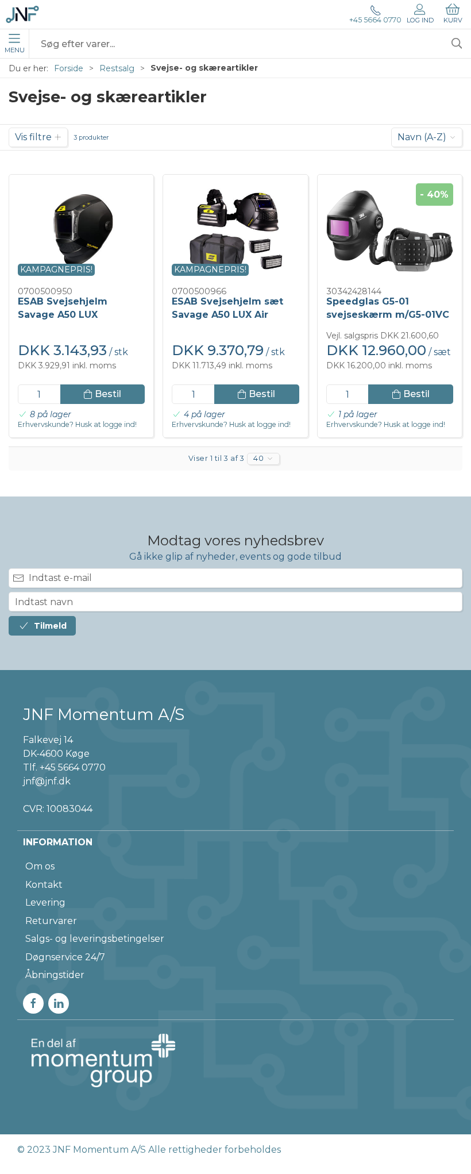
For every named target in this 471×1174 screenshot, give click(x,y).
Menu (15, 50)
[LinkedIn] (58, 1003)
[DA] (22, 14)
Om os (40, 866)
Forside (68, 68)
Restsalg (116, 68)
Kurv (452, 20)
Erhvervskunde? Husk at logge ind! (77, 425)
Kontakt (44, 884)
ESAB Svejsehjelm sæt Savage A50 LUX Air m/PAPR (227, 314)
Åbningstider (54, 974)
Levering (45, 902)
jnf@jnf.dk (47, 781)
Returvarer (51, 920)
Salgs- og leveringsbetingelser (94, 938)
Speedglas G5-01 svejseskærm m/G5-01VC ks (387, 314)
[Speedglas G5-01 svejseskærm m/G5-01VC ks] (389, 231)
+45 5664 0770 (375, 20)
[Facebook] (33, 1003)
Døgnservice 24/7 (65, 957)
